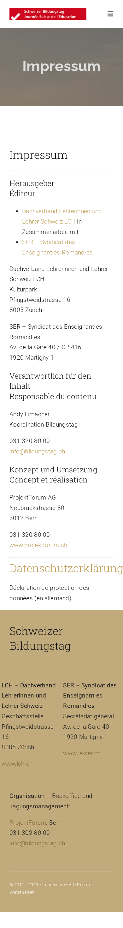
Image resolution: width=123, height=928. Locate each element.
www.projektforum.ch (38, 545)
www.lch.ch (17, 763)
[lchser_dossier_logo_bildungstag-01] (47, 11)
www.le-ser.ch (82, 753)
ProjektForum (27, 822)
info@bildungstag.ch (37, 451)
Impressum (53, 884)
